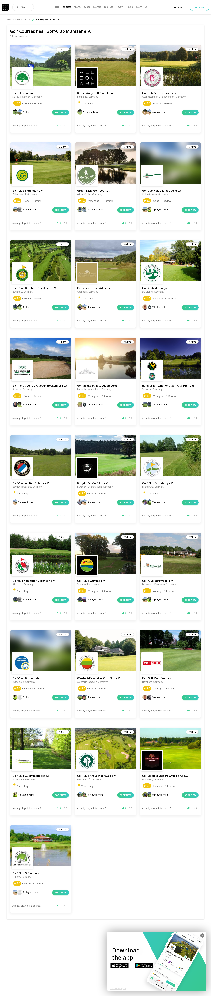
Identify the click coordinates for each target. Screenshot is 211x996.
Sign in (178, 7)
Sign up (199, 7)
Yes (59, 125)
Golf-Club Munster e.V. (18, 19)
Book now (60, 112)
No (65, 125)
